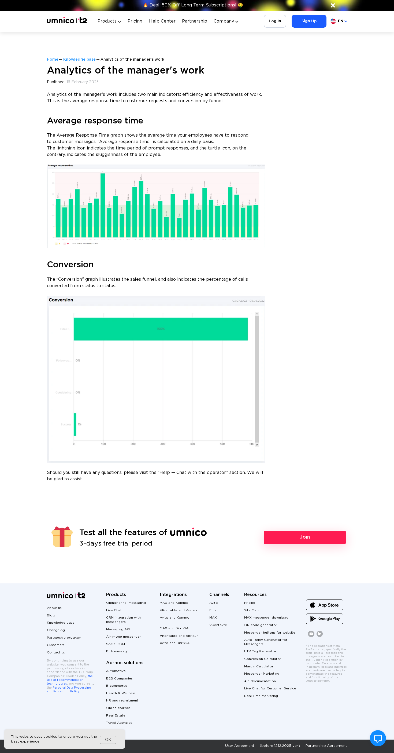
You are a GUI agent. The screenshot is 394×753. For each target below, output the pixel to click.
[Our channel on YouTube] (311, 636)
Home (52, 59)
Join (305, 537)
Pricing (135, 21)
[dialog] (64, 739)
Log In (275, 21)
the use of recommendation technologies (70, 680)
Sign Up (309, 21)
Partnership (194, 21)
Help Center (162, 21)
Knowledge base (79, 59)
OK (108, 739)
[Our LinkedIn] (320, 636)
